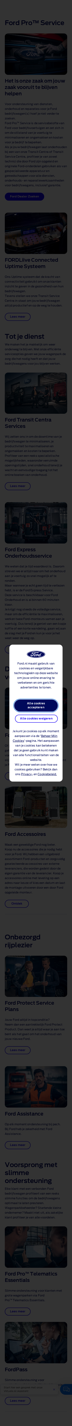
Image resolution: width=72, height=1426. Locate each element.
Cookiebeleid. (47, 774)
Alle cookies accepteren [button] (36, 705)
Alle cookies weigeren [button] (36, 718)
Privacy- (27, 774)
